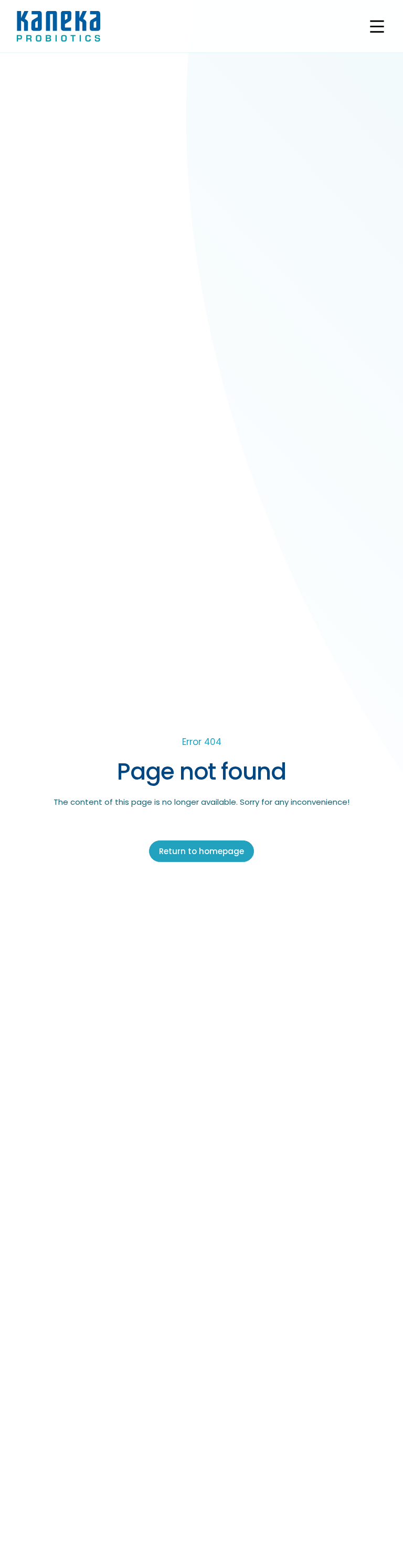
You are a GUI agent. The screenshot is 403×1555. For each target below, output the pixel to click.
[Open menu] (377, 26)
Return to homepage (201, 851)
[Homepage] (59, 26)
